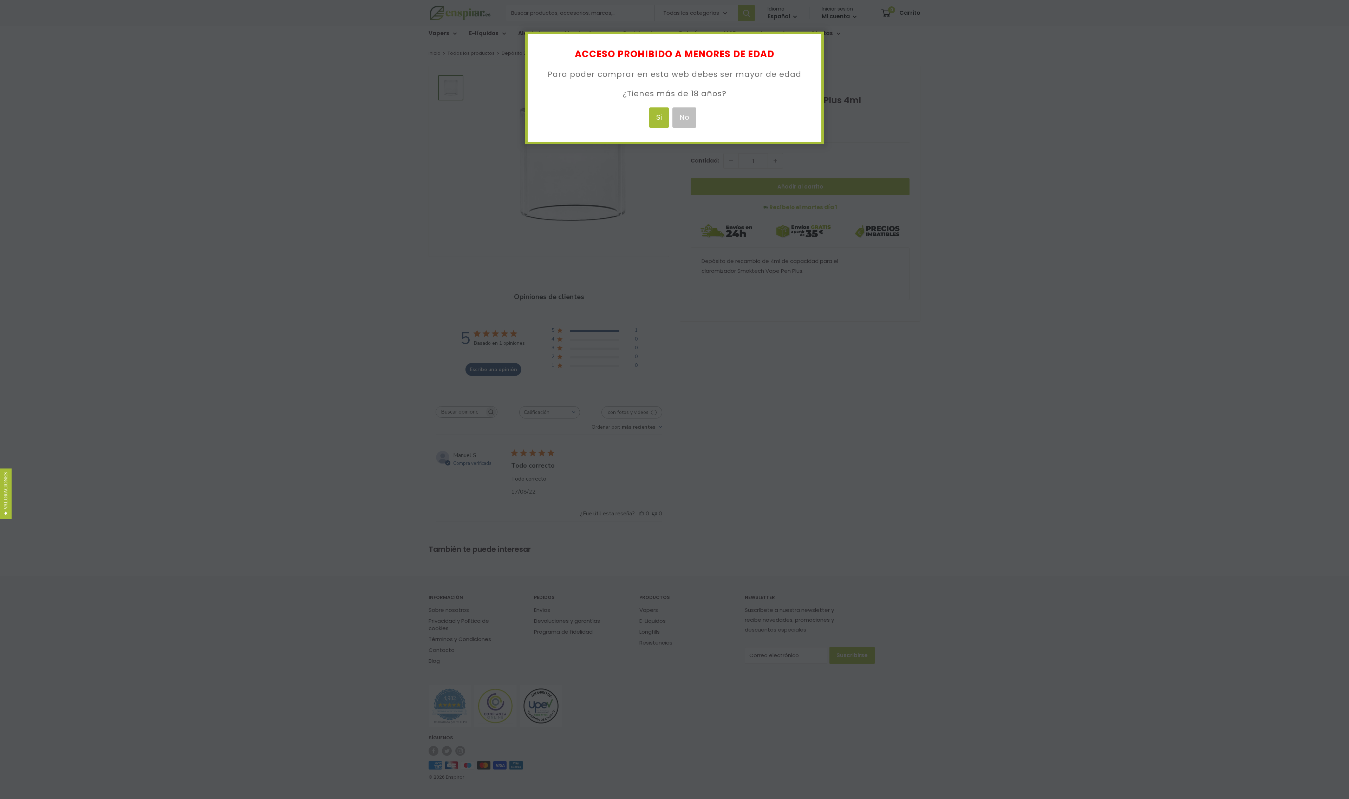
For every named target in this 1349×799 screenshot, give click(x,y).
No (684, 117)
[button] (6, 494)
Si (659, 117)
